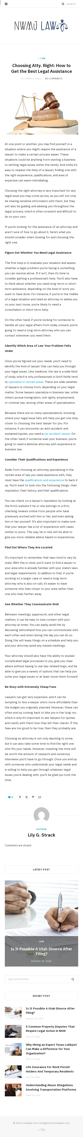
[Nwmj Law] (41, 26)
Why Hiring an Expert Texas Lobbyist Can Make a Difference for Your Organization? (51, 1049)
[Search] (63, 4)
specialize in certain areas (25, 382)
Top (42, 1129)
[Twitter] (26, 797)
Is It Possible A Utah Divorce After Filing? (41, 951)
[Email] (39, 797)
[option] (41, 923)
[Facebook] (20, 797)
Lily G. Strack (41, 835)
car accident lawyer (57, 434)
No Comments (53, 78)
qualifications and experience (44, 480)
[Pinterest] (33, 797)
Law (43, 58)
